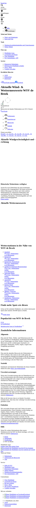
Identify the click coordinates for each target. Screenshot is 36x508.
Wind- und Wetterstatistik (18, 368)
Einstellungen (11, 31)
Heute (2, 134)
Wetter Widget (8, 47)
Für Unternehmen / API (11, 58)
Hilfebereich (9, 395)
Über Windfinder (9, 56)
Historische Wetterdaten (11, 64)
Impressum (7, 78)
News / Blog (8, 67)
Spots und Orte (8, 39)
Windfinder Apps (9, 53)
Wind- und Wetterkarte (11, 37)
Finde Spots (6, 314)
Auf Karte (4, 111)
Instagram (27, 496)
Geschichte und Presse (11, 54)
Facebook (20, 82)
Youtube (26, 497)
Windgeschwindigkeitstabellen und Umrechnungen (19, 45)
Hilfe (8, 28)
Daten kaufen (5, 199)
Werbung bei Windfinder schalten (14, 66)
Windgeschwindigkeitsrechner (9, 423)
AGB (6, 75)
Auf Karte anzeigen (9, 82)
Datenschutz (8, 77)
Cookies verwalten (9, 69)
